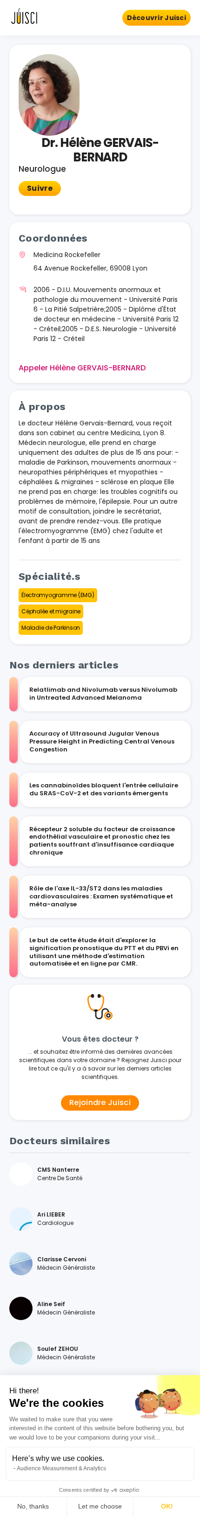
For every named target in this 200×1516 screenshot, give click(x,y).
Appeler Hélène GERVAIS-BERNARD (82, 367)
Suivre (40, 188)
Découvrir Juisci (156, 17)
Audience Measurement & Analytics (61, 1468)
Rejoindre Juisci (100, 1102)
